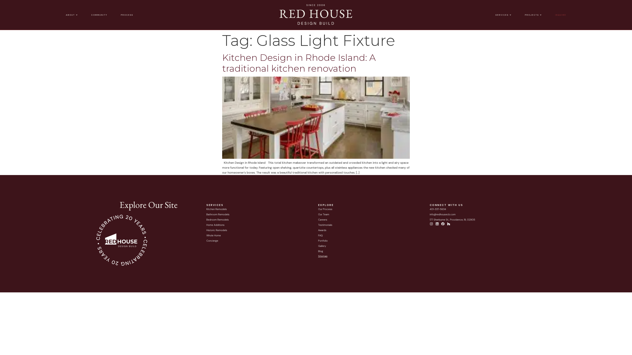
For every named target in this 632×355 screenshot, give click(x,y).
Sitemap (323, 256)
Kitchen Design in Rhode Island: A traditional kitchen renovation (299, 63)
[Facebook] (443, 223)
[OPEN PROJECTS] (541, 14)
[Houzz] (448, 223)
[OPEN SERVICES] (510, 14)
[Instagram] (431, 223)
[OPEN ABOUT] (77, 14)
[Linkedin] (437, 223)
